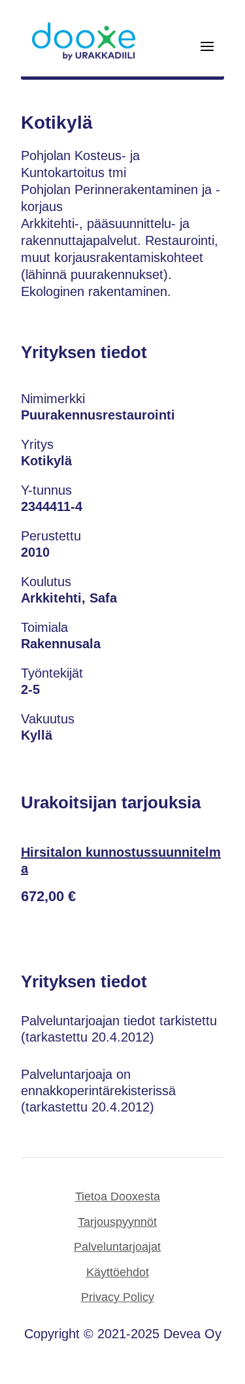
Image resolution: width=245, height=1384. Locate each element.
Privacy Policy (117, 1297)
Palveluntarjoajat (117, 1246)
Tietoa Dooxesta (117, 1196)
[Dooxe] (83, 57)
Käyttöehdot (117, 1272)
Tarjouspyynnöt (117, 1221)
